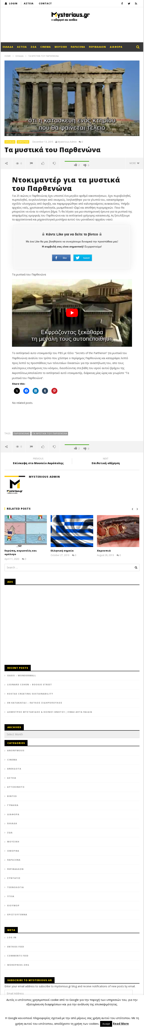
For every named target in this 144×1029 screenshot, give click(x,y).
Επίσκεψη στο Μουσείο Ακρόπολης (38, 461)
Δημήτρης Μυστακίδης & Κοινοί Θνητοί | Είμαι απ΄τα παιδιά (49, 711)
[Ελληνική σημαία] (72, 531)
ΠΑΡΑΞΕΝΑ (78, 46)
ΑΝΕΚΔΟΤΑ (14, 768)
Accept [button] (106, 1023)
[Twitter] (129, 3)
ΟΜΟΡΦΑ (23, 141)
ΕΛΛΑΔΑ (8, 46)
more (133, 163)
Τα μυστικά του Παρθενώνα (49, 433)
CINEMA (45, 46)
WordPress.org (18, 964)
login (13, 3)
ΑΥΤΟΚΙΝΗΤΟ (16, 786)
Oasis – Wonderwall (21, 675)
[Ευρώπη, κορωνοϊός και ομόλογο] (25, 531)
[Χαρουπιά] (118, 531)
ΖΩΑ (34, 46)
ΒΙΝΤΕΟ (12, 796)
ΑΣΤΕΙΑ (29, 3)
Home (7, 55)
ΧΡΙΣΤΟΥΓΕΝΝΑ (17, 914)
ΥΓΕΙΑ (10, 896)
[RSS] (136, 3)
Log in (11, 937)
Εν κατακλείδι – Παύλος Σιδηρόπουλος (34, 702)
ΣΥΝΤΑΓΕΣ (13, 878)
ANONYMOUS (15, 750)
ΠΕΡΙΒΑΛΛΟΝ (97, 46)
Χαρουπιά (104, 550)
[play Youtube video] (72, 313)
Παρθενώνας (22, 433)
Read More (121, 1023)
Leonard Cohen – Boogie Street (29, 684)
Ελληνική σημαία (62, 550)
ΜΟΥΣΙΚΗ (61, 46)
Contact (45, 3)
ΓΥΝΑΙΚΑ (12, 805)
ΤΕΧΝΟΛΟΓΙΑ (15, 887)
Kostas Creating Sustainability (30, 693)
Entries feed (15, 946)
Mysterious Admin (67, 141)
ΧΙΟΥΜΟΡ (13, 905)
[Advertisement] (72, 31)
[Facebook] (122, 3)
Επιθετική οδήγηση (106, 461)
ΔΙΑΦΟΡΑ (116, 46)
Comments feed (17, 955)
